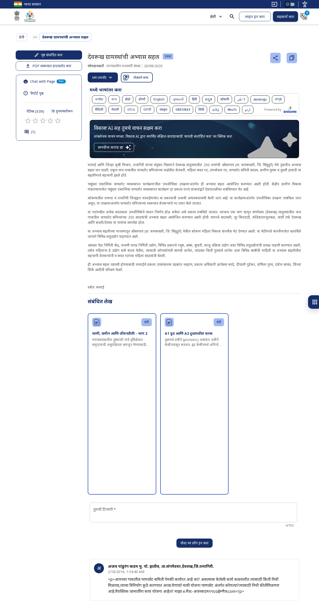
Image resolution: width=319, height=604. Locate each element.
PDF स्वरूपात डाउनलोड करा (51, 65)
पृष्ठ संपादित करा (52, 54)
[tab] (103, 77)
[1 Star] (28, 120)
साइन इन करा (255, 16)
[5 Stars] (58, 120)
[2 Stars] (35, 120)
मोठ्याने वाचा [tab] (140, 77)
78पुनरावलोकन (62, 111)
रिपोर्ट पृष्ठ (37, 93)
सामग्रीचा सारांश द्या (110, 147)
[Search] (232, 16)
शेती (213, 16)
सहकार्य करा (285, 16)
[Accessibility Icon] (305, 4)
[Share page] (275, 58)
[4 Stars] (50, 120)
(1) (33, 131)
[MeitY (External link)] (17, 16)
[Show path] (35, 37)
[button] (99, 99)
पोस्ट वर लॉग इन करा (194, 543)
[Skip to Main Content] (274, 4)
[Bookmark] (292, 58)
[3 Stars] (43, 120)
